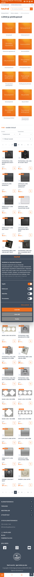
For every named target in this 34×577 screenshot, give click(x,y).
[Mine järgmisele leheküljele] (31, 144)
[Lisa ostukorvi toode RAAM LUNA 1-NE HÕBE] (14, 422)
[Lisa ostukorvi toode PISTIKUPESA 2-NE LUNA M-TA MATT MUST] (30, 168)
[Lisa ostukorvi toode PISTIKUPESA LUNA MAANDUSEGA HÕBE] (30, 383)
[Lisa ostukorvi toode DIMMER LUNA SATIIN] (30, 485)
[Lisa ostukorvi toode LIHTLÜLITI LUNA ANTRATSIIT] (14, 191)
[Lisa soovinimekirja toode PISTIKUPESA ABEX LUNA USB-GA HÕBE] (19, 353)
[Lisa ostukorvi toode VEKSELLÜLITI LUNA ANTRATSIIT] (14, 212)
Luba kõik (17, 309)
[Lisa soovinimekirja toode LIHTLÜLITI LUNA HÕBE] (19, 435)
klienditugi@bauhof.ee (9, 527)
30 (21, 144)
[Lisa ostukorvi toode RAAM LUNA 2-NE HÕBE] (14, 403)
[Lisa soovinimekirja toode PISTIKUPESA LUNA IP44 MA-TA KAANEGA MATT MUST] (19, 247)
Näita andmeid (25, 305)
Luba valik (17, 314)
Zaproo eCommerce (17, 570)
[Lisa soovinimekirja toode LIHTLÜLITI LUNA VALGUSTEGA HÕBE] (19, 455)
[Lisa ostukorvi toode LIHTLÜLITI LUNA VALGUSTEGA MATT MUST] (30, 235)
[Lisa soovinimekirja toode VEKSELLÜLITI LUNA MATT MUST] (3, 225)
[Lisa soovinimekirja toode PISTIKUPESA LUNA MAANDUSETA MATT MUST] (3, 158)
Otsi (31, 8)
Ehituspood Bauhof (5, 13)
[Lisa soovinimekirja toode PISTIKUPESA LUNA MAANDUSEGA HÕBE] (19, 375)
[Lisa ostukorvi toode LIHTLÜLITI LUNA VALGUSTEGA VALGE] (30, 212)
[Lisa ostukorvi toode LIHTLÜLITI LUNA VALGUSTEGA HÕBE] (30, 463)
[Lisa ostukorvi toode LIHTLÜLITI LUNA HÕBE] (30, 442)
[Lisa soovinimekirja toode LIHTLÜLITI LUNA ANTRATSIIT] (3, 181)
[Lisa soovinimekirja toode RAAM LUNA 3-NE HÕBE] (19, 396)
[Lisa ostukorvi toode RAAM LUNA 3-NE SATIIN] (14, 341)
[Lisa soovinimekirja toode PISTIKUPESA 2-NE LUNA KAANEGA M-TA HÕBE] (3, 353)
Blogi (3, 535)
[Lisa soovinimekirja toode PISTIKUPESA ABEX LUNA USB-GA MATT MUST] (3, 247)
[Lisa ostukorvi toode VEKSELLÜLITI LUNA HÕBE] (14, 463)
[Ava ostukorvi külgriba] (31, 574)
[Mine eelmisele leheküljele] (2, 144)
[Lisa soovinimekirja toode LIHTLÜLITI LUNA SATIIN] (3, 435)
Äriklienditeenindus (16, 5)
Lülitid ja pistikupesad (25, 13)
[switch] (30, 288)
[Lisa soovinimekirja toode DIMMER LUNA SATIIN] (19, 476)
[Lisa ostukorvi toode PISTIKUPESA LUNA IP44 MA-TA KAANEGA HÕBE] (14, 383)
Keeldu (17, 319)
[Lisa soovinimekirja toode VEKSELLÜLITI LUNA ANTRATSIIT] (3, 203)
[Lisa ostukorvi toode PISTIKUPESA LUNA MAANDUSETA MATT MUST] (14, 168)
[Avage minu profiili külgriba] (22, 575)
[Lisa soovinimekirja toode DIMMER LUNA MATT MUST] (3, 476)
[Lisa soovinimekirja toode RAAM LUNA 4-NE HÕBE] (19, 416)
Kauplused (6, 5)
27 (12, 144)
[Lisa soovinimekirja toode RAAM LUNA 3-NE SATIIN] (3, 332)
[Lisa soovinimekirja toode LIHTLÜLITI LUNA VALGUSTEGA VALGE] (19, 203)
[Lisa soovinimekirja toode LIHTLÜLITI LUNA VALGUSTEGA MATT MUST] (19, 225)
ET (32, 5)
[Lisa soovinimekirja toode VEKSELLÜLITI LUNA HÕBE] (3, 455)
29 (18, 144)
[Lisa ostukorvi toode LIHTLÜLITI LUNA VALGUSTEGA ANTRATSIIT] (30, 191)
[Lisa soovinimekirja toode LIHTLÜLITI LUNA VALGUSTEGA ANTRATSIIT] (19, 181)
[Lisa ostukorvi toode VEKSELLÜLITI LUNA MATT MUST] (14, 235)
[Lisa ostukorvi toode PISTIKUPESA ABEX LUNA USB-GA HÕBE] (30, 362)
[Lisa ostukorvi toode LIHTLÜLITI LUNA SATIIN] (14, 442)
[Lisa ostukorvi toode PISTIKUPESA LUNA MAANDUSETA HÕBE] (30, 341)
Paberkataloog (6, 538)
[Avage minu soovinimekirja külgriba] (12, 575)
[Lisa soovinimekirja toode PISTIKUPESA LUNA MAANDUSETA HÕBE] (19, 332)
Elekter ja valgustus (15, 13)
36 (28, 144)
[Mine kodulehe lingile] (5, 9)
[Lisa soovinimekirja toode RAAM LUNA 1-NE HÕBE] (3, 416)
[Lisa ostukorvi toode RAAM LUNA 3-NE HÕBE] (30, 403)
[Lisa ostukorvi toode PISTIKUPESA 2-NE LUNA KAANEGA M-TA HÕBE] (14, 362)
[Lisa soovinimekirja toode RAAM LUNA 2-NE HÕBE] (3, 396)
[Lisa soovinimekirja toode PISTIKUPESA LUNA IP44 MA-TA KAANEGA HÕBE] (3, 375)
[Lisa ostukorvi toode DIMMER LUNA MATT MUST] (14, 485)
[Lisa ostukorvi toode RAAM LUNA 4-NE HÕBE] (30, 422)
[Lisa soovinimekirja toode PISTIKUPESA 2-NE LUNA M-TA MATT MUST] (19, 158)
